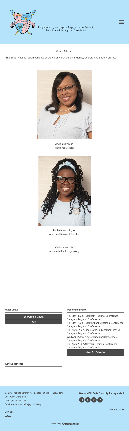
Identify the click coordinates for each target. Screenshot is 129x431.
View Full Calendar (95, 352)
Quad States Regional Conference (102, 330)
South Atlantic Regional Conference (104, 323)
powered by (56, 424)
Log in (8, 415)
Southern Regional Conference (101, 316)
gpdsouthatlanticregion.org (64, 251)
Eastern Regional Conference (101, 337)
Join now (9, 412)
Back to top (115, 409)
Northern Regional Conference (101, 344)
